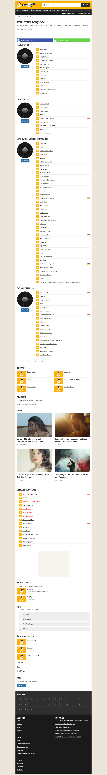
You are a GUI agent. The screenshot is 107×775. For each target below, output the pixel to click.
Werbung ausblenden (68, 13)
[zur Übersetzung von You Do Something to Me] (88, 118)
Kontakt (19, 730)
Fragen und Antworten (23, 743)
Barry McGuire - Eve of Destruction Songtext (68, 737)
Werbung (19, 724)
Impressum (20, 750)
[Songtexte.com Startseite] (27, 5)
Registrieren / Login (84, 13)
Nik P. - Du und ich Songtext (63, 727)
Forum (19, 740)
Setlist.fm (20, 770)
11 (45, 361)
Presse (19, 720)
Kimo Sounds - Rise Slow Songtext (65, 724)
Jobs (18, 727)
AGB (27, 747)
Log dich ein (20, 400)
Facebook (20, 763)
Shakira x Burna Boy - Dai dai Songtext (66, 733)
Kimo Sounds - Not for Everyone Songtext (67, 730)
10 (42, 361)
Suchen (85, 5)
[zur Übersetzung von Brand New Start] (88, 234)
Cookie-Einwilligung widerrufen (26, 753)
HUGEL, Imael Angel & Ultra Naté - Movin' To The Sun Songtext (73, 720)
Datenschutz (21, 747)
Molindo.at (20, 766)
